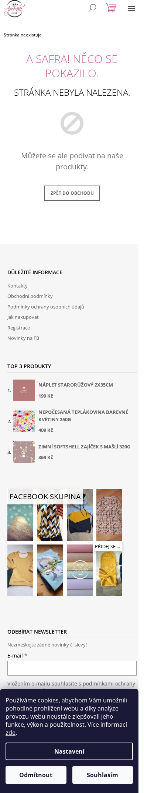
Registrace (18, 327)
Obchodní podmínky (30, 296)
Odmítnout (35, 775)
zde (11, 733)
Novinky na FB (23, 338)
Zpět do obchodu (72, 193)
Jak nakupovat (23, 317)
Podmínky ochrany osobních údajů (45, 306)
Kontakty (17, 285)
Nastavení (69, 751)
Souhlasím (102, 775)
